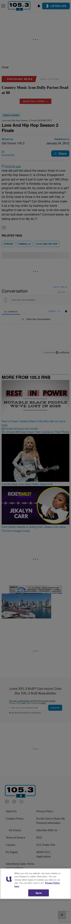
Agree (39, 892)
